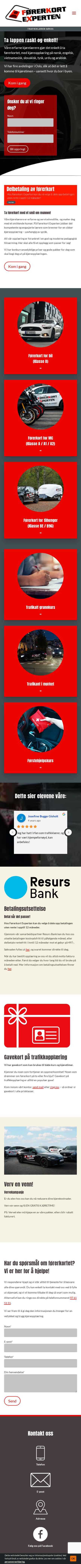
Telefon (9, 1356)
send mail (38, 1087)
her (28, 949)
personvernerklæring (15, 1562)
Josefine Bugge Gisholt (43, 816)
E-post (8, 1341)
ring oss (54, 1087)
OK (73, 1558)
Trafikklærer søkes (40, 29)
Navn (7, 1326)
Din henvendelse (14, 1372)
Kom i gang (17, 83)
